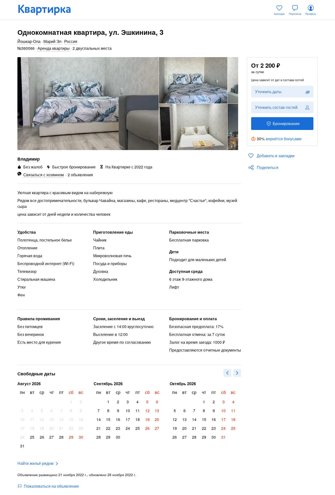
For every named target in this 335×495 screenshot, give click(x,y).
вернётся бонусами (283, 138)
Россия (70, 41)
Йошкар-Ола (28, 41)
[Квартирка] (47, 9)
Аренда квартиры (54, 48)
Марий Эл (52, 41)
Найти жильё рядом (35, 463)
